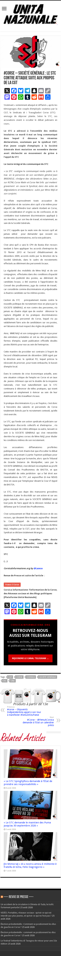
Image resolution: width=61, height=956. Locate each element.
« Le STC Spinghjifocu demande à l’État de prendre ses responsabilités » (28, 783)
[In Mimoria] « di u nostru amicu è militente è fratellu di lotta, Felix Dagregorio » (30, 865)
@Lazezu (38, 568)
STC (4, 681)
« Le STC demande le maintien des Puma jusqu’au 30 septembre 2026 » (27, 824)
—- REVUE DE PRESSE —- (19, 897)
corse (19, 677)
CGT (10, 677)
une (13, 681)
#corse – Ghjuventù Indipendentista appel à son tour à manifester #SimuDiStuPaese (24, 711)
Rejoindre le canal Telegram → (30, 658)
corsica (31, 677)
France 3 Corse (12, 585)
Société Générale (47, 677)
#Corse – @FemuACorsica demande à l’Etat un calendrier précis (38, 721)
